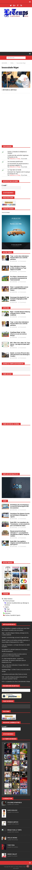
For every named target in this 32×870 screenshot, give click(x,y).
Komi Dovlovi (12, 810)
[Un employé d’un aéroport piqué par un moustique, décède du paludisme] (23, 751)
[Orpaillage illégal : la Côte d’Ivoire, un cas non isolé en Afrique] (5, 334)
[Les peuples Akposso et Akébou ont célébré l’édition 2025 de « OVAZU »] (7, 575)
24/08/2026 (14, 348)
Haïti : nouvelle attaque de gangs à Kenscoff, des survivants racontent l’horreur (14, 678)
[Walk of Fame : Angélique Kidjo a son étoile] (23, 780)
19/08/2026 (14, 271)
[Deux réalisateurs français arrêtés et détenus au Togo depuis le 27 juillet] (5, 268)
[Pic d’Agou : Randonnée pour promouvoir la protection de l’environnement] (5, 278)
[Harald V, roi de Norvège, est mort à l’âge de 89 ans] (23, 745)
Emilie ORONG (12, 838)
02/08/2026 (14, 510)
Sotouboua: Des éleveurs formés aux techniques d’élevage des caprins (20, 515)
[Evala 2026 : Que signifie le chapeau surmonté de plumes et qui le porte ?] (5, 543)
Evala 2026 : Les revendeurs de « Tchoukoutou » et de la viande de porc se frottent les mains (20, 524)
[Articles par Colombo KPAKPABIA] (4, 805)
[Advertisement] (16, 35)
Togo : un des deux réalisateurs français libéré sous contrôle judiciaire (19, 257)
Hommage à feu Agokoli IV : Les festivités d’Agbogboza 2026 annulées (19, 299)
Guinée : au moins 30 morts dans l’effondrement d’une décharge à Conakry (20, 354)
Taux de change (6, 212)
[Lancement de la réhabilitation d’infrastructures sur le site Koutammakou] (23, 575)
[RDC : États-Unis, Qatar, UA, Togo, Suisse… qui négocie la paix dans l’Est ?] (5, 344)
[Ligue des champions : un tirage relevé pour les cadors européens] (15, 751)
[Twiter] (10, 5)
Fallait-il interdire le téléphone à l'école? (17, 152)
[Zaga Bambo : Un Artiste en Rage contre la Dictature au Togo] (23, 586)
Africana (6, 308)
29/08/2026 (14, 317)
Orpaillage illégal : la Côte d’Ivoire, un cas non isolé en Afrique (18, 334)
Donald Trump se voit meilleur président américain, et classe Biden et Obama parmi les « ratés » (16, 641)
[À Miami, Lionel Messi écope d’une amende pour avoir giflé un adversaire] (8, 786)
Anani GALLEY (12, 854)
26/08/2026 (14, 261)
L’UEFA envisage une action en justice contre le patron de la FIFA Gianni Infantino (14, 655)
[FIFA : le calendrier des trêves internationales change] (8, 768)
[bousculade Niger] (16, 86)
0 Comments (23, 261)
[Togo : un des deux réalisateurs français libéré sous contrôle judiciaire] (5, 258)
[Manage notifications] (27, 866)
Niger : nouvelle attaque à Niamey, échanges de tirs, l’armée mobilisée (20, 313)
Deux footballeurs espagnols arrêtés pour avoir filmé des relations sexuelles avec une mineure (15, 629)
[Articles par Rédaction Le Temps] (4, 832)
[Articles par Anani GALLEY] (4, 856)
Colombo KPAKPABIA (14, 803)
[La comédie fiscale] (7, 586)
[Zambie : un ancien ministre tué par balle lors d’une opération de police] (15, 791)
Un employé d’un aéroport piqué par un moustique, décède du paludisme (15, 650)
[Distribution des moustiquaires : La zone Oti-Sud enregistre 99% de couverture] (5, 506)
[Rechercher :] (16, 58)
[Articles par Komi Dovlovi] (4, 817)
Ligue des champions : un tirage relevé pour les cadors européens (16, 646)
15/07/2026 (14, 538)
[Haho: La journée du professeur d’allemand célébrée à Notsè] (15, 586)
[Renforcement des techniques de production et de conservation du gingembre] (15, 581)
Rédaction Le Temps (15, 159)
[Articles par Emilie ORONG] (4, 839)
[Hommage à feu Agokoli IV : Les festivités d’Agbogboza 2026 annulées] (5, 299)
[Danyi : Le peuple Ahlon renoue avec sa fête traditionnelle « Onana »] (5, 288)
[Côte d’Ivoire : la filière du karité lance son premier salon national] (15, 780)
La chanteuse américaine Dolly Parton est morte (14, 674)
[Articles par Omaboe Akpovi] (4, 825)
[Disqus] (16, 119)
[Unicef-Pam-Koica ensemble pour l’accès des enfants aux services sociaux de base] (15, 575)
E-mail (4, 185)
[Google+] (14, 5)
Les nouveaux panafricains (15, 161)
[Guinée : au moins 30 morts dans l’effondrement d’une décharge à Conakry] (5, 354)
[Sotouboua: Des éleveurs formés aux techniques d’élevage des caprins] (5, 515)
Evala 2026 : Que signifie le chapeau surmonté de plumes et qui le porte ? (19, 543)
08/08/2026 (14, 302)
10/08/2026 (14, 292)
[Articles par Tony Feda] (4, 849)
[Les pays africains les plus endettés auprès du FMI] (23, 791)
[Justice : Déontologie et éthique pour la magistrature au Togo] (7, 569)
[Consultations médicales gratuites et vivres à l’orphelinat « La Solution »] (15, 569)
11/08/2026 (14, 282)
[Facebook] (17, 5)
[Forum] (21, 5)
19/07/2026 (14, 527)
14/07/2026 (14, 546)
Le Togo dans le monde (14, 170)
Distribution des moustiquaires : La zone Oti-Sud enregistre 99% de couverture (19, 506)
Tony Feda (10, 845)
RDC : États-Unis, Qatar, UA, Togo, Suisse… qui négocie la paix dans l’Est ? (20, 344)
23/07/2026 (14, 518)
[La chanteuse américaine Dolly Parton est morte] (15, 763)
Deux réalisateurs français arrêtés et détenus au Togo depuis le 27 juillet (18, 268)
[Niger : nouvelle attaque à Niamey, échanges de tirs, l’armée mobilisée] (5, 313)
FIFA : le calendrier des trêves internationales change (16, 681)
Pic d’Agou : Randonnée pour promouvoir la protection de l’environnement (18, 278)
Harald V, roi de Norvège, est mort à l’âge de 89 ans (15, 637)
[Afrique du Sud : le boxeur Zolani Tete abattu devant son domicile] (15, 774)
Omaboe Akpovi (12, 822)
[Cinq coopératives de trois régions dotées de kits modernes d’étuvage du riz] (7, 581)
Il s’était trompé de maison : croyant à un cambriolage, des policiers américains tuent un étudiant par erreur (14, 660)
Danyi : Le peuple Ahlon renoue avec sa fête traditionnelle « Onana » (19, 288)
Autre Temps (7, 252)
